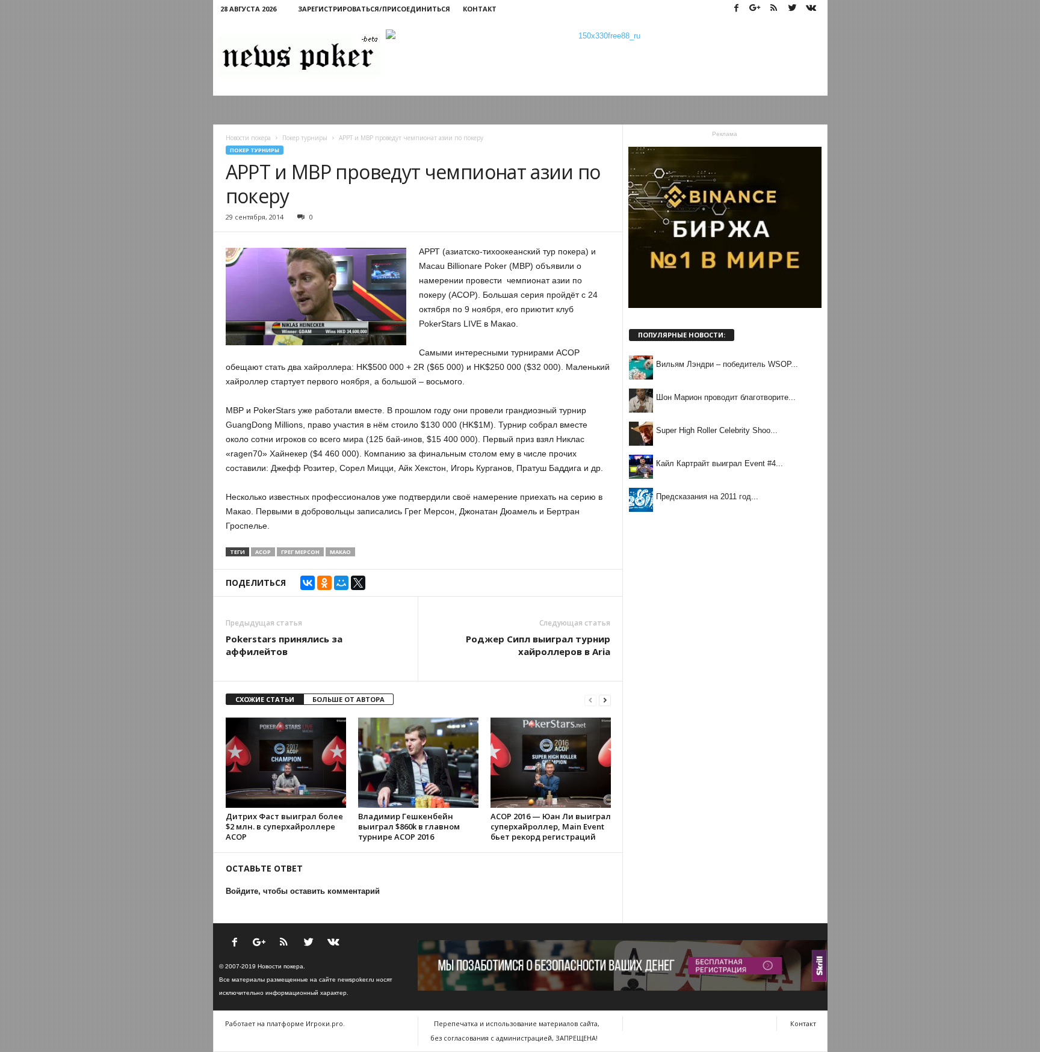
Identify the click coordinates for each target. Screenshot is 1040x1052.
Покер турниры (254, 150)
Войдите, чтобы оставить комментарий (303, 891)
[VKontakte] (811, 8)
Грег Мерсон (300, 552)
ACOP (263, 552)
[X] (358, 583)
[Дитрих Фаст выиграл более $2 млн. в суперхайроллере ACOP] (286, 763)
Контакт (480, 8)
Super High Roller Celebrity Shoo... (717, 430)
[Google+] (755, 8)
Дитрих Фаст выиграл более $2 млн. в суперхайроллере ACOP (284, 826)
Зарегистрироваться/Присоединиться (374, 8)
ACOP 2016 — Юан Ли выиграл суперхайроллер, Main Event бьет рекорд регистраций (551, 826)
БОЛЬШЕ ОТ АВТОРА (348, 699)
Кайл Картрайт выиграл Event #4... (719, 463)
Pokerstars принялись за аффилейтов (284, 645)
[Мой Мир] (341, 583)
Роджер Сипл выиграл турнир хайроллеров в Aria (538, 645)
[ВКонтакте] (307, 583)
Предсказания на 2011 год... (707, 496)
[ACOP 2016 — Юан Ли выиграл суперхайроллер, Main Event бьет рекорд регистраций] (551, 763)
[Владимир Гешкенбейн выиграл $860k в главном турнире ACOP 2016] (418, 763)
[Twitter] (792, 8)
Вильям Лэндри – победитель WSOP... (727, 364)
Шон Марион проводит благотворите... (726, 397)
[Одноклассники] (324, 583)
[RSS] (774, 8)
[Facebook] (736, 8)
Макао (340, 552)
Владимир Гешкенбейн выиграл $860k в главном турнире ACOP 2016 (409, 826)
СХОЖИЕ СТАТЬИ (264, 699)
